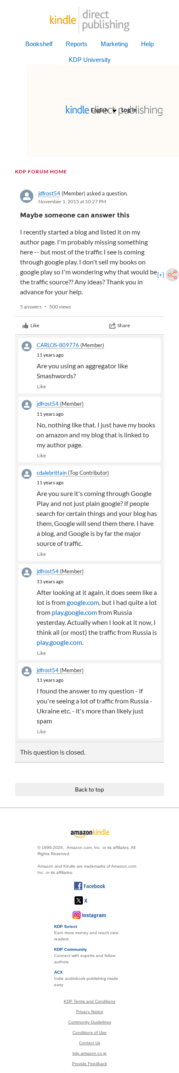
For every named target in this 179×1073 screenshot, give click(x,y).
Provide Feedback (89, 1063)
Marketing (114, 43)
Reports (76, 43)
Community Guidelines (89, 1022)
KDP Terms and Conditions (89, 1001)
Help (147, 43)
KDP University (90, 59)
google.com (83, 602)
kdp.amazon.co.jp (89, 1053)
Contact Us (89, 1043)
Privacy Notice (89, 1011)
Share (123, 325)
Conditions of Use (89, 1032)
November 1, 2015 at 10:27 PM (72, 201)
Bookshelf (38, 43)
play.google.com (74, 612)
